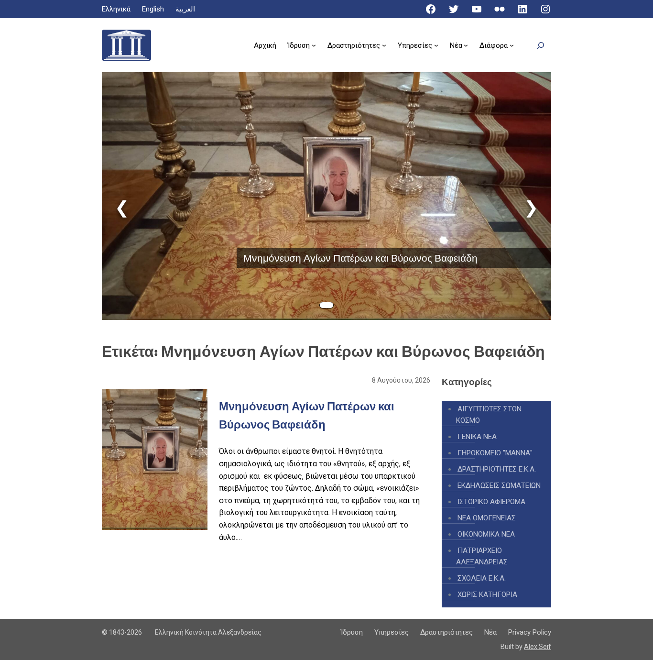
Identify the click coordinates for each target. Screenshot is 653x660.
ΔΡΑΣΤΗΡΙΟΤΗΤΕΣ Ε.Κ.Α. (496, 469)
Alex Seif (537, 646)
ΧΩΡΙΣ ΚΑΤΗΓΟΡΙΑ (487, 594)
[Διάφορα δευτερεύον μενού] (512, 45)
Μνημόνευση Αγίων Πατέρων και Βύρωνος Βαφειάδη (360, 258)
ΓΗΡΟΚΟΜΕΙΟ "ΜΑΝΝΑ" (495, 453)
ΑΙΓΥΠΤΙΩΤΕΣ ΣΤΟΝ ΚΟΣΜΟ (489, 415)
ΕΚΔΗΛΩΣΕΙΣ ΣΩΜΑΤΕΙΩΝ (499, 485)
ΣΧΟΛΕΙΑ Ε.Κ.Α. (481, 578)
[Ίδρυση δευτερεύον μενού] (314, 45)
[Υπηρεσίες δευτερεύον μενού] (436, 45)
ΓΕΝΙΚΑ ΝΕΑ (477, 436)
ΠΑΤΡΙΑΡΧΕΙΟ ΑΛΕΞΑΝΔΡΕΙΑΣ (482, 556)
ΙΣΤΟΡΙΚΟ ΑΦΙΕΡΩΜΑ (491, 501)
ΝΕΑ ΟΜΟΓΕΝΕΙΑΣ (486, 518)
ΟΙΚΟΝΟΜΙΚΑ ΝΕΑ (486, 534)
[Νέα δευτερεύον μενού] (466, 45)
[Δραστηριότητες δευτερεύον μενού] (384, 45)
